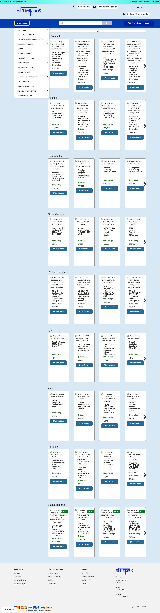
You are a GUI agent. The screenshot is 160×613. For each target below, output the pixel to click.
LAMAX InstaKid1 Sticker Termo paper (57, 403)
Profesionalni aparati (27, 91)
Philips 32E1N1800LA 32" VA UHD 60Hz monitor (57, 115)
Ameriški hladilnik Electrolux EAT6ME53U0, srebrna (83, 174)
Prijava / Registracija (137, 14)
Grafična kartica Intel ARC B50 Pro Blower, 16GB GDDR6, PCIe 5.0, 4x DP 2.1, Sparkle (134, 527)
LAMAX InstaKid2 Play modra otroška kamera (84, 405)
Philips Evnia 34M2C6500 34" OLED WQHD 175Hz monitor (109, 115)
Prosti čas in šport (26, 86)
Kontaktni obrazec (54, 573)
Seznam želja (86, 580)
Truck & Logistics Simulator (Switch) (133, 345)
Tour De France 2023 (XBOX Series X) (58, 344)
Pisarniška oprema (26, 58)
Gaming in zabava (25, 53)
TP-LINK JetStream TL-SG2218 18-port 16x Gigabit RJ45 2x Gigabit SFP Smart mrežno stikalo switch (58, 298)
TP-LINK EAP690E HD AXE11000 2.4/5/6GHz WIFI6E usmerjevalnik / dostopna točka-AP (135, 298)
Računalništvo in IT (26, 35)
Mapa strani (52, 584)
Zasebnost (17, 576)
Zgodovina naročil (88, 576)
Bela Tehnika (23, 63)
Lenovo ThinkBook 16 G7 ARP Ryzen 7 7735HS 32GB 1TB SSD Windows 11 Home (84, 529)
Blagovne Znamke (25, 96)
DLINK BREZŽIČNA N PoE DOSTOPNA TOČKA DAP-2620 (109, 291)
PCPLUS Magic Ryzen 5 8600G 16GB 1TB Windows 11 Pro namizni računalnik (58, 57)
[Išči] (107, 23)
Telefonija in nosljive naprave (30, 39)
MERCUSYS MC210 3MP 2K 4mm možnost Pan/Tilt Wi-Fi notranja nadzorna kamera (84, 297)
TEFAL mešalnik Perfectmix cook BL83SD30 (133, 232)
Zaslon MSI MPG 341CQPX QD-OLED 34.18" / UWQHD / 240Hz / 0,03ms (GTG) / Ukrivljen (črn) (135, 123)
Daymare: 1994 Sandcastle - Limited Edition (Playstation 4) (84, 347)
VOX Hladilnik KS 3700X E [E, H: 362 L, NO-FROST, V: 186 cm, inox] (58, 176)
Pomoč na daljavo (20, 584)
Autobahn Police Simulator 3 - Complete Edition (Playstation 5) (109, 349)
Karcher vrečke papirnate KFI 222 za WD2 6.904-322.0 (58, 231)
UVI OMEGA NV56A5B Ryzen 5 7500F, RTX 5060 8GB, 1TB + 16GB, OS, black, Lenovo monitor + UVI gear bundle (58, 533)
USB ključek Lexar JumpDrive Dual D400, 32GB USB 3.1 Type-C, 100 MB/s (109, 527)
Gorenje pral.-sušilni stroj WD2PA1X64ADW (136, 169)
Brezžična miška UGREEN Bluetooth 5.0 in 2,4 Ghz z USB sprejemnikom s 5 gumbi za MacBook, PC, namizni (83, 476)
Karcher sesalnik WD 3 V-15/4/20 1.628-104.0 (84, 231)
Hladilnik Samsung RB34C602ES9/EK (110, 169)
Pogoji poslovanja (20, 580)
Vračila (50, 580)
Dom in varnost (24, 72)
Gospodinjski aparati (26, 67)
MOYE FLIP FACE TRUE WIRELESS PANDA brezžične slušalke (134, 468)
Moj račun (85, 573)
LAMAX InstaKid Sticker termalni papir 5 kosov (134, 406)
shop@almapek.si (108, 7)
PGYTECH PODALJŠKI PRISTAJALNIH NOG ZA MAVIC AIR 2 (109, 409)
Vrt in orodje (23, 81)
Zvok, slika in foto (25, 44)
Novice (84, 584)
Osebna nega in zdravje (28, 77)
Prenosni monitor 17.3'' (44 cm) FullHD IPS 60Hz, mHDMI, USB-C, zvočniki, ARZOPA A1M (84, 122)
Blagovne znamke (54, 576)
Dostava (17, 573)
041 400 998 (84, 7)
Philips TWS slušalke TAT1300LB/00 (109, 463)
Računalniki (23, 30)
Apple (20, 49)
